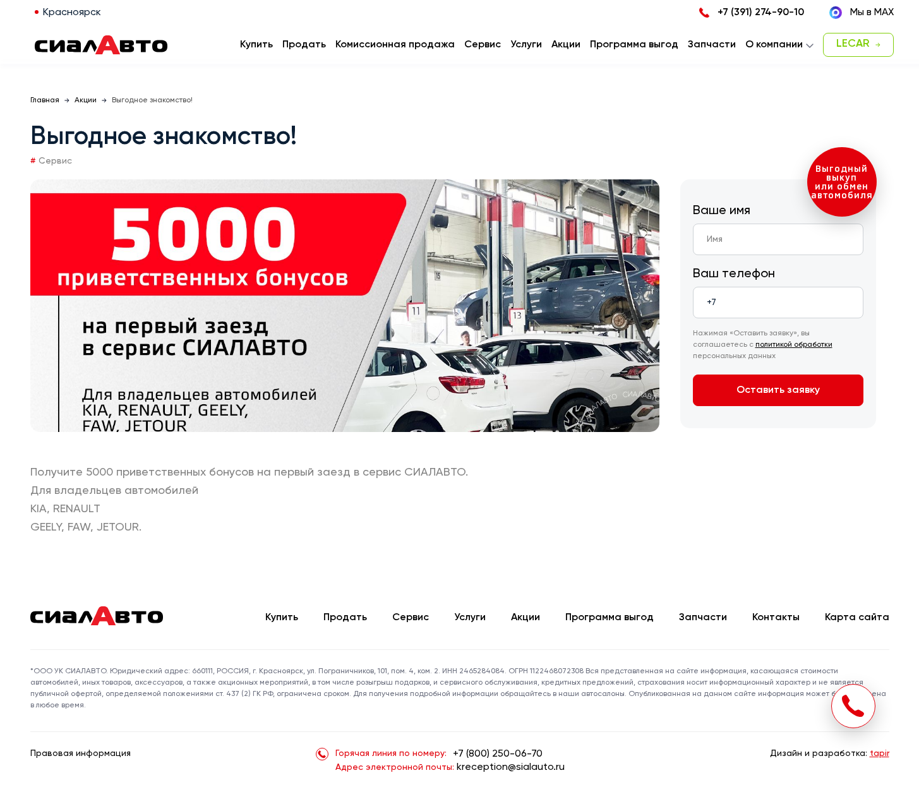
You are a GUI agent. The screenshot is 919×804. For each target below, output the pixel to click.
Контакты (776, 618)
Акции (86, 100)
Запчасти (703, 618)
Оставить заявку (778, 390)
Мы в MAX (872, 13)
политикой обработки (793, 345)
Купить (281, 618)
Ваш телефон (734, 274)
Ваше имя (721, 211)
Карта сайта (857, 618)
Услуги (470, 618)
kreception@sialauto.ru (511, 767)
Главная (44, 100)
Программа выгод (609, 618)
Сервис (410, 618)
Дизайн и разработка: (829, 753)
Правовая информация (80, 753)
